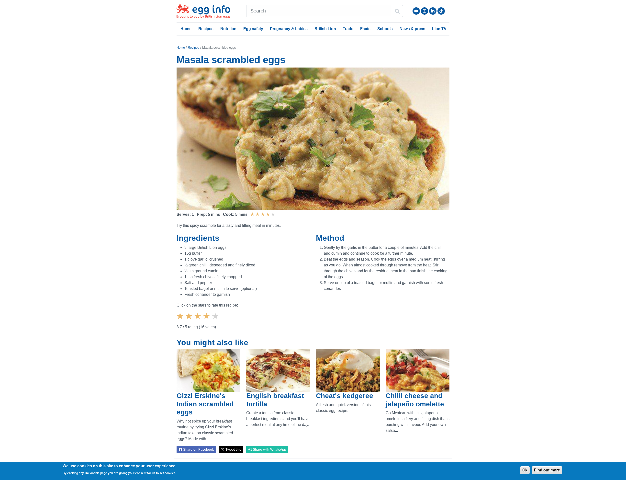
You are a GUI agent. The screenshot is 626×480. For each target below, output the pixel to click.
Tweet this (232, 449)
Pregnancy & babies (289, 29)
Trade (348, 29)
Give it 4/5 (207, 320)
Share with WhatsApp (269, 449)
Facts (365, 29)
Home (185, 29)
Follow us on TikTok (441, 11)
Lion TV (439, 29)
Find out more (547, 470)
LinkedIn (432, 11)
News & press (412, 29)
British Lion (325, 29)
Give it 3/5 (198, 320)
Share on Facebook (198, 449)
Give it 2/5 (189, 320)
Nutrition (228, 29)
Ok (524, 470)
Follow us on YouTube (416, 11)
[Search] (397, 11)
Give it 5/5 (216, 320)
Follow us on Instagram (424, 11)
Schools (385, 29)
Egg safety (253, 29)
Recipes (205, 29)
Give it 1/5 (181, 320)
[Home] (204, 11)
